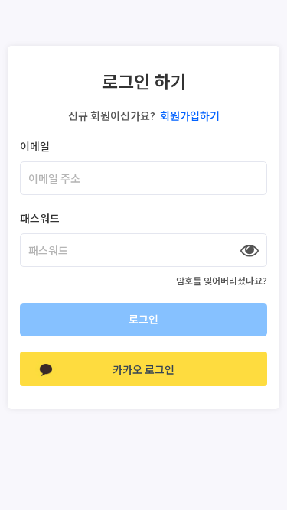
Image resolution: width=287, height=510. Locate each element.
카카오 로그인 (143, 369)
